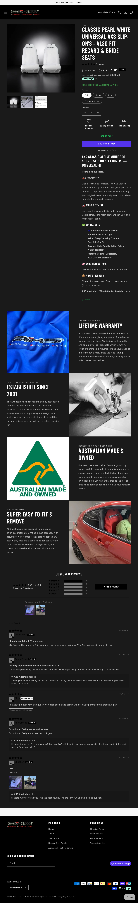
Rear (110, 95)
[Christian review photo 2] (30, 782)
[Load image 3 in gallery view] (27, 102)
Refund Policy (96, 834)
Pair (87, 95)
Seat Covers (53, 838)
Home (51, 829)
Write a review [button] (111, 586)
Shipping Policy (97, 829)
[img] (15, 630)
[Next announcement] (133, 2)
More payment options (106, 150)
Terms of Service (97, 843)
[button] (6, 12)
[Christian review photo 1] (15, 782)
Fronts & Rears (92, 101)
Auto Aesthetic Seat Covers (60, 848)
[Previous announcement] (5, 2)
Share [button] (87, 299)
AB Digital (70, 897)
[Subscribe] (52, 863)
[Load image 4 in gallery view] (41, 102)
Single (98, 95)
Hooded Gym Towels (57, 843)
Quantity (85, 107)
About (51, 834)
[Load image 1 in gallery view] (13, 102)
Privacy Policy (96, 838)
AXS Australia (18, 897)
